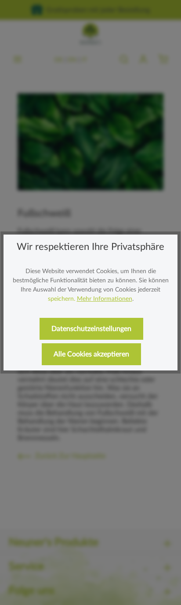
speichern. (61, 299)
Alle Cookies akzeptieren (91, 354)
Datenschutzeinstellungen (91, 328)
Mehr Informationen (104, 299)
